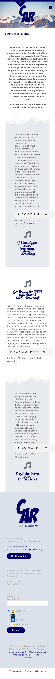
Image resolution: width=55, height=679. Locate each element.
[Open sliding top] (21, 3)
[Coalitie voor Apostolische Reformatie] (27, 15)
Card (18, 615)
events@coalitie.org (32, 549)
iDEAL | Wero (21, 611)
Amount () (13, 599)
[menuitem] (21, 671)
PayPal (19, 620)
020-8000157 (20, 546)
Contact (27, 657)
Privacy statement (17, 652)
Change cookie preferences (27, 654)
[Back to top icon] (46, 673)
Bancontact (21, 624)
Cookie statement (38, 652)
